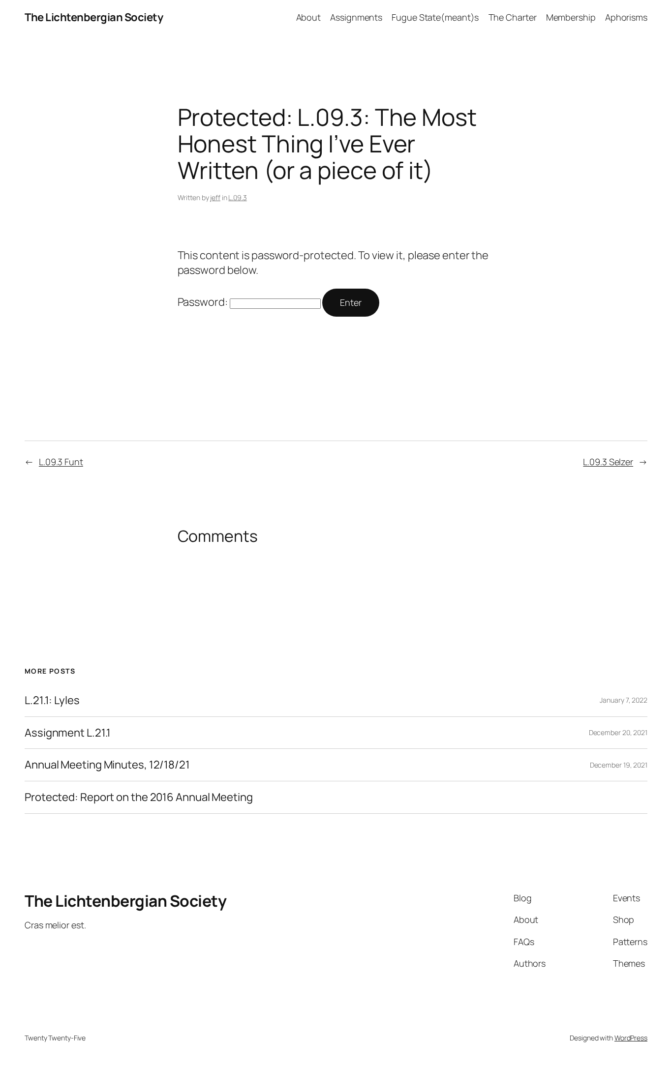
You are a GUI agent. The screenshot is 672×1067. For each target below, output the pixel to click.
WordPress (630, 1037)
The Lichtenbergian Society (94, 17)
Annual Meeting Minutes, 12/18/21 (107, 765)
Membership (571, 17)
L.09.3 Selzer (608, 462)
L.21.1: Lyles (52, 700)
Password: (204, 302)
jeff (215, 197)
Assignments (356, 17)
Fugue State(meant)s (435, 17)
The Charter (513, 17)
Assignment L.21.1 (68, 733)
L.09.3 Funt (61, 462)
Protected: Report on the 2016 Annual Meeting (139, 797)
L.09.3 (237, 197)
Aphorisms (626, 17)
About (308, 17)
